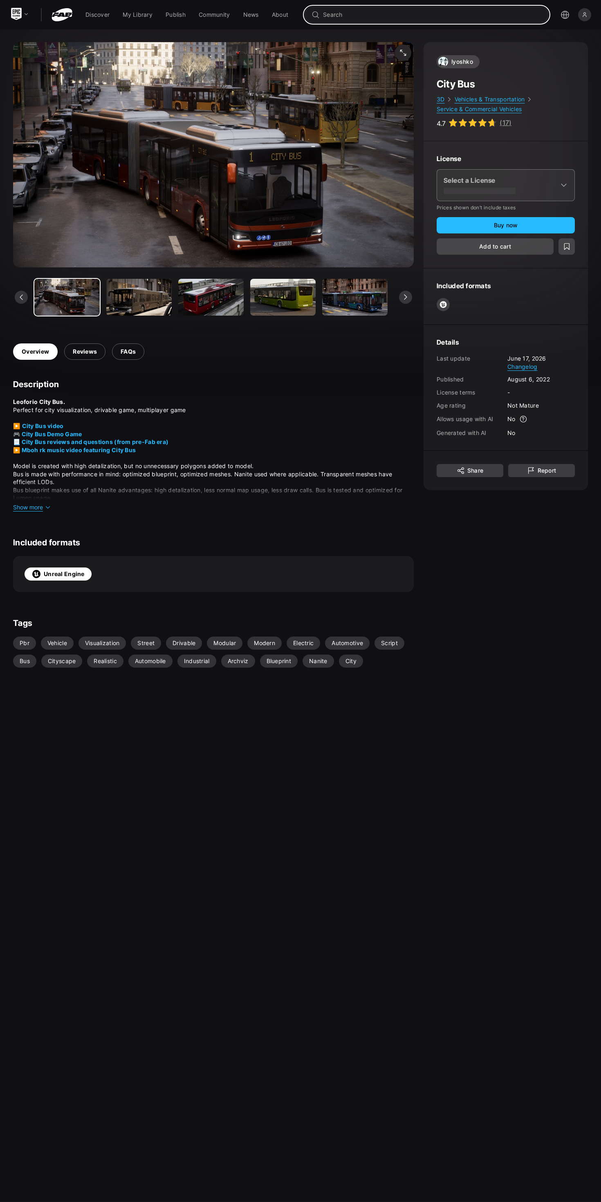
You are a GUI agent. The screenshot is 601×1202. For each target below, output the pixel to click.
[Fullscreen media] (403, 53)
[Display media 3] (283, 297)
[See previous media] (21, 297)
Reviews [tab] (85, 351)
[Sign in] (584, 14)
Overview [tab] (35, 351)
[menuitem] (97, 14)
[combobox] (432, 15)
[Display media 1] (139, 297)
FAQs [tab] (128, 351)
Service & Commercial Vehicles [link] (479, 108)
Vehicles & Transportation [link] (490, 99)
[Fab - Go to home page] (62, 14)
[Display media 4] (355, 297)
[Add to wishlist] (566, 246)
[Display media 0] (67, 297)
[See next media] (405, 297)
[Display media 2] (211, 297)
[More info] (524, 419)
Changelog (522, 366)
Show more (28, 507)
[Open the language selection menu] (565, 14)
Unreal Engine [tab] (64, 573)
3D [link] (441, 99)
